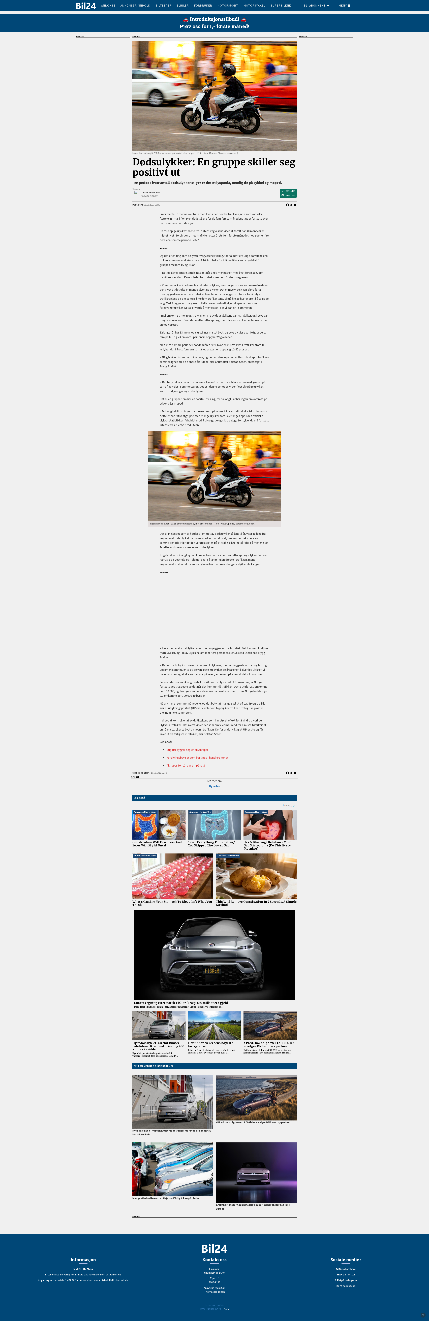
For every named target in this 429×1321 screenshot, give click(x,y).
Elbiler (183, 6)
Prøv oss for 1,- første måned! (214, 26)
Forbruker (203, 6)
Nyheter (214, 786)
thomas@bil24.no (214, 1273)
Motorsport (227, 6)
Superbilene (281, 6)
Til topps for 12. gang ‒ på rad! (185, 766)
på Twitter (345, 1274)
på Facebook (345, 1269)
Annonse (108, 6)
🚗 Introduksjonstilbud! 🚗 (214, 19)
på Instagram (346, 1280)
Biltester (163, 6)
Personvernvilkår (214, 1305)
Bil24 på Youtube (345, 1286)
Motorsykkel (254, 6)
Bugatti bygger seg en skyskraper (187, 750)
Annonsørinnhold (135, 6)
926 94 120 (290, 191)
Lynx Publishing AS (211, 1309)
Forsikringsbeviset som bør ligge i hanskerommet (197, 758)
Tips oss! (290, 195)
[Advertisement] (214, 607)
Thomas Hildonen (214, 1292)
